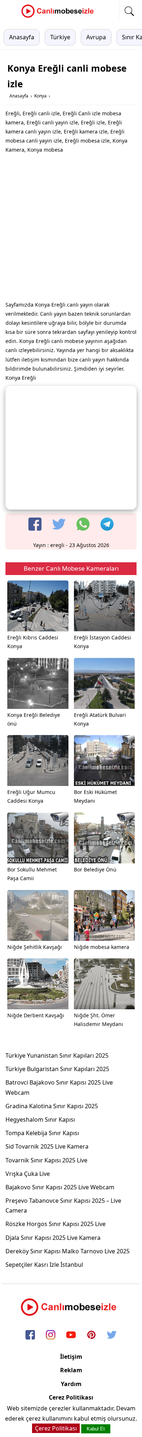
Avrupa (96, 37)
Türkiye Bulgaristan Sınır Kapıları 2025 (57, 1069)
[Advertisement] (71, 229)
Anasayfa (21, 37)
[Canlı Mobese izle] (59, 17)
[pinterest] (91, 1335)
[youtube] (71, 1335)
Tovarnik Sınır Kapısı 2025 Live (46, 1160)
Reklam (71, 1370)
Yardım (71, 1384)
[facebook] (35, 524)
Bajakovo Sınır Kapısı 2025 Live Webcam (59, 1187)
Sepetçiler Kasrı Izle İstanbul (44, 1265)
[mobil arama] (129, 11)
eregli (57, 545)
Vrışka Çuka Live (27, 1174)
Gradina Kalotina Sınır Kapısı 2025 (51, 1106)
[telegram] (107, 524)
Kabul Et (96, 1429)
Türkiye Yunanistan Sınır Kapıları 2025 (57, 1055)
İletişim (71, 1357)
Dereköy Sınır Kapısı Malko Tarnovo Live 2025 (67, 1251)
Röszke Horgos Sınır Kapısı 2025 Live (55, 1224)
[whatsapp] (83, 524)
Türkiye (60, 37)
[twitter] (59, 524)
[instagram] (50, 1335)
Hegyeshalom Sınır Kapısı (40, 1119)
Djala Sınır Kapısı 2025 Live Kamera (52, 1238)
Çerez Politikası (71, 1397)
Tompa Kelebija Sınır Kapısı (42, 1133)
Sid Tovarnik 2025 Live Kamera (46, 1146)
